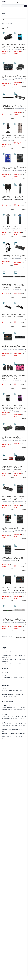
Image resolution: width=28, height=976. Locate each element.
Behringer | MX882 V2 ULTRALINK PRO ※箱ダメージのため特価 (7, 286)
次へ (22, 23)
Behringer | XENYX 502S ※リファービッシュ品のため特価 (20, 498)
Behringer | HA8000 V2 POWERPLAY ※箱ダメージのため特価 (19, 559)
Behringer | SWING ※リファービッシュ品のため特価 (20, 106)
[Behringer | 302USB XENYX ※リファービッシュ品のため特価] (8, 520)
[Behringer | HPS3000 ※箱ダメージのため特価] (8, 248)
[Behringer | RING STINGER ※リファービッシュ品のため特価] (20, 368)
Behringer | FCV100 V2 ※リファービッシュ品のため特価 (8, 46)
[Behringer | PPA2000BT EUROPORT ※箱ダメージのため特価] (8, 368)
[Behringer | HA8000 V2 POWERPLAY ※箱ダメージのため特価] (20, 550)
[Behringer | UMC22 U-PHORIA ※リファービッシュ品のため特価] (20, 429)
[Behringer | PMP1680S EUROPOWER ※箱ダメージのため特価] (8, 338)
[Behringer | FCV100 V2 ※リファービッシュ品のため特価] (8, 37)
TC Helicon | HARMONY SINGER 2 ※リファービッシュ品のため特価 (7, 167)
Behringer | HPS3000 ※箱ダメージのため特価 (7, 256)
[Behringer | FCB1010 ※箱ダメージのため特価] (8, 307)
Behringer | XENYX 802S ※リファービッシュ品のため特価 (20, 167)
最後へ (24, 23)
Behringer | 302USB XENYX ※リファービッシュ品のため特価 (8, 528)
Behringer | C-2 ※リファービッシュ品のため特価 (20, 136)
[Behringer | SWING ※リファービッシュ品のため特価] (20, 98)
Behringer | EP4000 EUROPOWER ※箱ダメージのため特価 (19, 346)
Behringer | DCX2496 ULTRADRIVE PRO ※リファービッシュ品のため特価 (19, 619)
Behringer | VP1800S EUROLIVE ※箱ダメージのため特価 (7, 589)
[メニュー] (25, 2)
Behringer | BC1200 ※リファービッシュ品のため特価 (20, 75)
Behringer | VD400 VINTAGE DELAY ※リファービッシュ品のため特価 (7, 407)
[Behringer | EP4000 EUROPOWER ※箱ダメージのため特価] (20, 338)
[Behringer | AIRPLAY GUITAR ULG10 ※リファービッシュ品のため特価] (8, 189)
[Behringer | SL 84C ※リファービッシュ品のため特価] (8, 219)
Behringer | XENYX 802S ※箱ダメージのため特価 (19, 527)
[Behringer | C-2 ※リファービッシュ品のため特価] (20, 128)
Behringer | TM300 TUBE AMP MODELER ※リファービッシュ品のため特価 (19, 46)
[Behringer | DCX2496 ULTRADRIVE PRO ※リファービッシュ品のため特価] (20, 611)
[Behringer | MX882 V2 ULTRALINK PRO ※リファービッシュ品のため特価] (8, 611)
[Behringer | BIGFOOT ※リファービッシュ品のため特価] (8, 128)
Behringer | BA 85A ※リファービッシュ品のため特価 (20, 227)
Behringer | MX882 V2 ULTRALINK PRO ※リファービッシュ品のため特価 (7, 619)
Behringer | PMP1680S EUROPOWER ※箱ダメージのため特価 (7, 346)
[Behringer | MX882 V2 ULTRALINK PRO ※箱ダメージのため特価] (8, 277)
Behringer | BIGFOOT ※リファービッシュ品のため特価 (8, 137)
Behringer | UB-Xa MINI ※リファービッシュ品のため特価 (8, 76)
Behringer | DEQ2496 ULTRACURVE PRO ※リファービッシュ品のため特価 (8, 107)
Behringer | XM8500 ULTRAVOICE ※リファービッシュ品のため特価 (19, 198)
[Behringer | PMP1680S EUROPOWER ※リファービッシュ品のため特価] (20, 580)
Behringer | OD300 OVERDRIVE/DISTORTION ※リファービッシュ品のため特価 (20, 408)
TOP (3, 10)
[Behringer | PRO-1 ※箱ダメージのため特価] (20, 248)
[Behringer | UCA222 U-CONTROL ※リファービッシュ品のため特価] (8, 459)
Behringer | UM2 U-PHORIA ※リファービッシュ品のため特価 (19, 468)
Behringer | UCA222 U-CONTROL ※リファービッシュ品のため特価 (7, 468)
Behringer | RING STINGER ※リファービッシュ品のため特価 (20, 377)
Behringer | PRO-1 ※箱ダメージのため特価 (19, 256)
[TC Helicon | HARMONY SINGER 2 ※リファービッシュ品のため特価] (8, 159)
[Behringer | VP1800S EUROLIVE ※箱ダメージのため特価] (8, 580)
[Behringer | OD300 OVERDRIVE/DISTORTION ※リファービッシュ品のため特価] (20, 398)
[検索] (25, 6)
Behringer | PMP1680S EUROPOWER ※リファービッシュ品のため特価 (19, 589)
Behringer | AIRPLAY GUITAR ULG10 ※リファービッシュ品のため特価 (7, 198)
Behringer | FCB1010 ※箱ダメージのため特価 (7, 315)
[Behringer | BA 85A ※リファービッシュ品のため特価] (20, 219)
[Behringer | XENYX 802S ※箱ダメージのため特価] (20, 520)
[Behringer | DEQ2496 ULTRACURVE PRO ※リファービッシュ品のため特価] (8, 98)
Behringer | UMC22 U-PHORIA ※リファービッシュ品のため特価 (19, 437)
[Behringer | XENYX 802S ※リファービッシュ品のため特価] (20, 159)
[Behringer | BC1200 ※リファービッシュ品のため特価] (20, 68)
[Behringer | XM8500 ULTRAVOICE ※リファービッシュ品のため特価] (20, 189)
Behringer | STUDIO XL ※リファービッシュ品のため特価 (8, 437)
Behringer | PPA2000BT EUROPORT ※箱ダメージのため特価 (7, 377)
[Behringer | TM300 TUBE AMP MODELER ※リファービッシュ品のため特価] (20, 37)
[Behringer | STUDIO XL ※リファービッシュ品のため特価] (8, 429)
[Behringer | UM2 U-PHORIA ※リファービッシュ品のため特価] (20, 459)
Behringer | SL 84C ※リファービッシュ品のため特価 (8, 227)
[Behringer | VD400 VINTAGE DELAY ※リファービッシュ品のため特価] (8, 398)
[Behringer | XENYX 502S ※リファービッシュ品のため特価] (20, 489)
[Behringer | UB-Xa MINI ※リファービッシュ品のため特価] (8, 68)
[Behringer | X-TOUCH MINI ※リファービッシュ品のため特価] (8, 489)
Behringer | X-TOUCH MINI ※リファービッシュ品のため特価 (8, 498)
